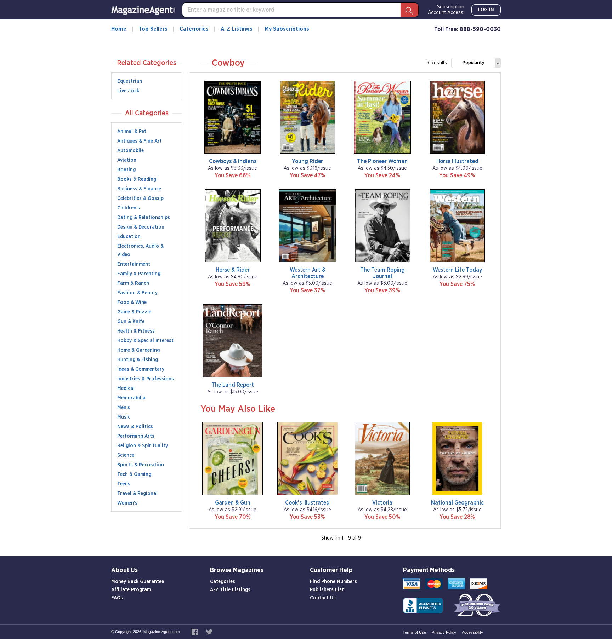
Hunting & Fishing (137, 359)
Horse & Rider (233, 270)
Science (125, 455)
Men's (123, 407)
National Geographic (457, 503)
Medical (126, 388)
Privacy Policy (444, 632)
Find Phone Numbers (333, 581)
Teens (123, 484)
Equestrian (129, 81)
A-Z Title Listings (230, 589)
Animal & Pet (131, 131)
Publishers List (327, 589)
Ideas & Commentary (140, 369)
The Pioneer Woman (382, 161)
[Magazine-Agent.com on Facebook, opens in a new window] (195, 631)
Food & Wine (132, 302)
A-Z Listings (237, 29)
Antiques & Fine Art (139, 141)
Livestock (128, 90)
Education (129, 236)
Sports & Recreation (140, 464)
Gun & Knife (130, 321)
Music (123, 417)
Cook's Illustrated (307, 503)
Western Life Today (457, 270)
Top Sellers (153, 29)
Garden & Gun (232, 503)
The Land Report (232, 385)
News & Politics (135, 426)
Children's (128, 208)
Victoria (382, 503)
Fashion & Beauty (137, 292)
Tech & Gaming (134, 474)
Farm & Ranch (133, 283)
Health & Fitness (136, 331)
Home (118, 29)
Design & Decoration (140, 227)
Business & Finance (139, 188)
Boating (126, 169)
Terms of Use (414, 632)
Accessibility (472, 632)
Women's (127, 503)
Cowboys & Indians (232, 161)
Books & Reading (136, 179)
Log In (486, 9)
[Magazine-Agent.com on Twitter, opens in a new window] (209, 631)
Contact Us (323, 597)
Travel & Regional (137, 493)
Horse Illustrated (457, 161)
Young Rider (307, 161)
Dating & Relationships (143, 217)
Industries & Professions (145, 378)
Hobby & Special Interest (145, 340)
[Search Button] (409, 10)
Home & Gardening (138, 350)
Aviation (126, 160)
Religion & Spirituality (142, 445)
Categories (194, 29)
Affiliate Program (131, 589)
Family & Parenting (138, 273)
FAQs (117, 597)
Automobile (130, 150)
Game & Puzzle (134, 312)
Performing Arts (135, 436)
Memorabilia (131, 398)
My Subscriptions (287, 29)
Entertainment (133, 264)
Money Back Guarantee (137, 581)
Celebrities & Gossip (140, 198)
